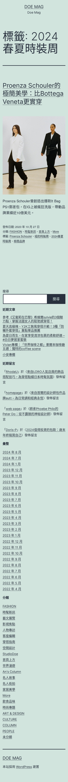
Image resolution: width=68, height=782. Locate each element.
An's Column (12, 671)
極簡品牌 (19, 241)
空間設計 (9, 648)
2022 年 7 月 (12, 571)
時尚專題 (9, 707)
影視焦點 (9, 624)
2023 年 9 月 (12, 488)
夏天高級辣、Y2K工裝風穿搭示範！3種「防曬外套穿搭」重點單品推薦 (33, 328)
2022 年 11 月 (12, 547)
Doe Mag (34, 6)
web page (13, 409)
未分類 (7, 737)
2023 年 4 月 (12, 517)
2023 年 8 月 (12, 494)
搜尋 (6, 291)
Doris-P (11, 430)
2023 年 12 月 (12, 470)
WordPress (24, 767)
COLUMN (10, 725)
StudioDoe (10, 654)
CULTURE (10, 719)
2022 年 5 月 (12, 583)
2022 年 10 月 (12, 553)
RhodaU (12, 372)
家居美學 (9, 689)
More (56, 231)
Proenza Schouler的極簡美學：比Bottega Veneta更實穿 (33, 94)
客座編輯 (9, 636)
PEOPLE (8, 731)
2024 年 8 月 (12, 452)
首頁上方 (44, 231)
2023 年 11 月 (12, 476)
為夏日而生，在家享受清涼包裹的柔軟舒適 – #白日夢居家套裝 (34, 337)
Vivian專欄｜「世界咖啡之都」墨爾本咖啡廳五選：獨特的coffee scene (34, 347)
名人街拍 (9, 683)
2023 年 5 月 (12, 512)
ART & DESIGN (13, 713)
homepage (13, 393)
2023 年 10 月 (12, 482)
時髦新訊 (30, 231)
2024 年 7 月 (12, 458)
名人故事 (9, 678)
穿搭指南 (9, 642)
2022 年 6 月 (12, 577)
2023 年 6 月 (12, 505)
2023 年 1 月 (12, 535)
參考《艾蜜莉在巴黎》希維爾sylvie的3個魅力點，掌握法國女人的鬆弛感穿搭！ (33, 319)
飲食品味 (9, 701)
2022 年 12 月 (12, 541)
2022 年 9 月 (12, 559)
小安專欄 (9, 354)
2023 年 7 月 (12, 500)
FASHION (16, 231)
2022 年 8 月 (12, 565)
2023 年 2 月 (12, 529)
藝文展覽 (9, 618)
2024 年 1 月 (12, 464)
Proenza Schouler (21, 236)
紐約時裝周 (42, 236)
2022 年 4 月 (12, 589)
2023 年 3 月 (12, 523)
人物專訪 (9, 630)
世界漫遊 (9, 666)
